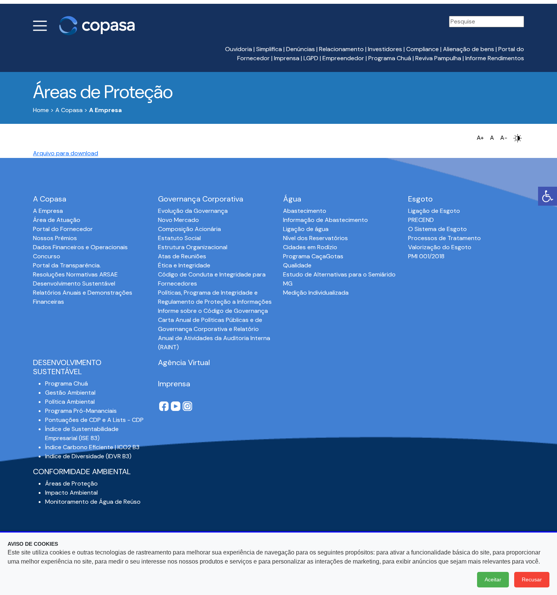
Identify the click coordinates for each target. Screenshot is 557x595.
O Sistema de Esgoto (437, 229)
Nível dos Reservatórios (315, 238)
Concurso (46, 256)
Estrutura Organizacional (192, 247)
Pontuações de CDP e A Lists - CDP (94, 420)
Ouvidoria (238, 49)
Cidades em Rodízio (310, 247)
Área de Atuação (56, 220)
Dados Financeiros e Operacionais (80, 247)
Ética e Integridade (184, 265)
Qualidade (297, 265)
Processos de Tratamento (444, 238)
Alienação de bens (468, 49)
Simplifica (269, 49)
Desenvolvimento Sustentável (74, 283)
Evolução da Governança (193, 211)
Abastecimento (304, 211)
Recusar (532, 579)
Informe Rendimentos (494, 58)
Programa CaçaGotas (313, 256)
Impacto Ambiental (71, 493)
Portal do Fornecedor (63, 229)
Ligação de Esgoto (434, 211)
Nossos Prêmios (55, 238)
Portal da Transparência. (67, 265)
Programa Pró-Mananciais (81, 411)
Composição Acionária (189, 229)
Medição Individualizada (316, 293)
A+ (480, 138)
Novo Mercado (178, 220)
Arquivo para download (65, 153)
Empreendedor (343, 58)
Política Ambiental (70, 402)
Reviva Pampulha (438, 58)
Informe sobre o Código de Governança (213, 311)
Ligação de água (306, 229)
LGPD (311, 58)
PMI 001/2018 (426, 256)
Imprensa (286, 58)
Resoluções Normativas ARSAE (75, 274)
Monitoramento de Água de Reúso (93, 502)
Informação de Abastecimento (325, 220)
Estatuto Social (179, 238)
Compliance (422, 49)
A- (503, 138)
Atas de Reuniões (182, 256)
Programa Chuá (389, 58)
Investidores (385, 49)
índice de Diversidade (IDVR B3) (88, 456)
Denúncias (300, 49)
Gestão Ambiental (70, 393)
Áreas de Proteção (71, 483)
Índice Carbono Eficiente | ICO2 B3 (92, 447)
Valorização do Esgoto (439, 247)
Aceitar (493, 579)
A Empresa (48, 211)
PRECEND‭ (421, 220)
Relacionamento (341, 49)
